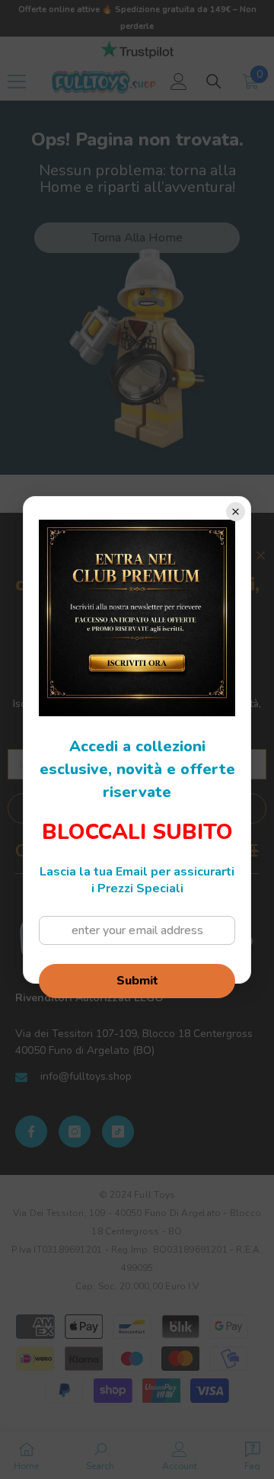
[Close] (235, 511)
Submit (137, 980)
